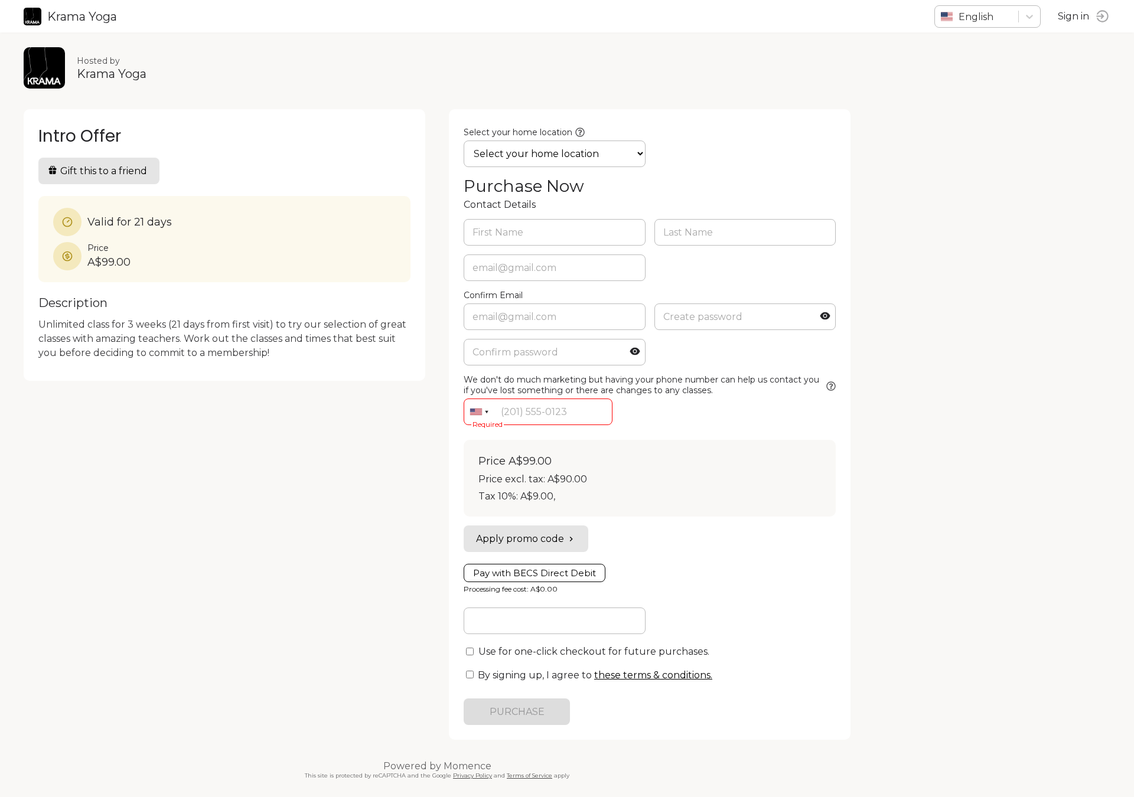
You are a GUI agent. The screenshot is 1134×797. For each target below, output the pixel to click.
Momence (467, 766)
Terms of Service (529, 775)
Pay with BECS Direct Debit (534, 573)
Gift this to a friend (103, 171)
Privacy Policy (472, 775)
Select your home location (518, 132)
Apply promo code (520, 538)
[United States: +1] (479, 411)
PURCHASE (517, 711)
